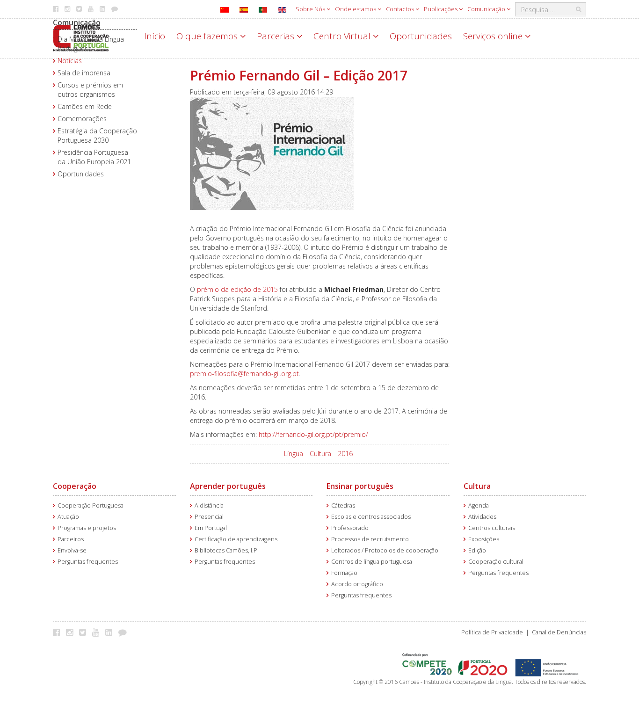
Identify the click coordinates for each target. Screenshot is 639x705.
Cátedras (343, 505)
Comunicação (487, 9)
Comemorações (82, 118)
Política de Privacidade (492, 632)
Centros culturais (491, 528)
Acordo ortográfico (357, 584)
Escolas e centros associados (371, 517)
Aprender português (228, 486)
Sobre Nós (311, 9)
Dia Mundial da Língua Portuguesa (91, 44)
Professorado (350, 528)
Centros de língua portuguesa (371, 562)
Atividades (482, 517)
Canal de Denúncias (559, 632)
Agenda (478, 505)
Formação (344, 573)
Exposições (483, 539)
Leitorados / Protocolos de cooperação (384, 550)
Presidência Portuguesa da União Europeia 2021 (94, 157)
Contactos (400, 9)
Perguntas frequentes (88, 562)
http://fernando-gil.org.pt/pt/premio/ (313, 434)
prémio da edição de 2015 (237, 289)
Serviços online (494, 36)
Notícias (70, 60)
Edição (477, 550)
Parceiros (71, 539)
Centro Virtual (343, 36)
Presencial (209, 517)
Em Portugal (211, 528)
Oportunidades (421, 36)
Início (154, 36)
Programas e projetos (87, 528)
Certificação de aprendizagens (236, 539)
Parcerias (277, 36)
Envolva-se (72, 550)
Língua (293, 453)
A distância (209, 505)
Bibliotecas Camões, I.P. (227, 550)
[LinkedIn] (111, 632)
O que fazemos (208, 36)
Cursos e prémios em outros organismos (90, 89)
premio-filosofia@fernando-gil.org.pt (244, 373)
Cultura (320, 453)
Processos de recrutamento (370, 539)
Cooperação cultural (495, 562)
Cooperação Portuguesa (90, 505)
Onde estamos (356, 9)
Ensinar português (360, 486)
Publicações (441, 9)
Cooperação (74, 486)
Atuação (68, 517)
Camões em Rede (85, 106)
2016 (345, 453)
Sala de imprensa (84, 72)
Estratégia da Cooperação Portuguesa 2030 (97, 135)
